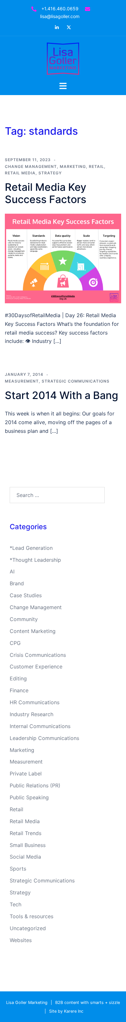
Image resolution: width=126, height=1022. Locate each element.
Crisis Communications (38, 655)
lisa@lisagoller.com (59, 16)
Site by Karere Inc (66, 1011)
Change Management (31, 166)
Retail (96, 166)
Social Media (25, 856)
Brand (17, 583)
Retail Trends (25, 833)
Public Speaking (29, 797)
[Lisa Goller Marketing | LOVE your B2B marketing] (63, 58)
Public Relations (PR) (35, 785)
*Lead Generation (31, 548)
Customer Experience (36, 666)
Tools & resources (31, 916)
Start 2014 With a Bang (61, 395)
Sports (18, 868)
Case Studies (26, 595)
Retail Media (20, 172)
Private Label (26, 773)
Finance (19, 690)
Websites (21, 940)
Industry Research (31, 714)
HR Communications (34, 702)
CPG (15, 643)
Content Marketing (33, 631)
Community (24, 619)
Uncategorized (28, 928)
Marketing (73, 166)
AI (12, 571)
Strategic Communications (76, 381)
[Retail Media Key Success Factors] (63, 258)
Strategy (50, 172)
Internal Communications (40, 726)
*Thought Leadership (35, 560)
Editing (18, 678)
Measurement (22, 381)
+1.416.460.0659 (60, 8)
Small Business (28, 845)
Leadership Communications (44, 738)
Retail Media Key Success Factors (45, 193)
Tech (15, 904)
